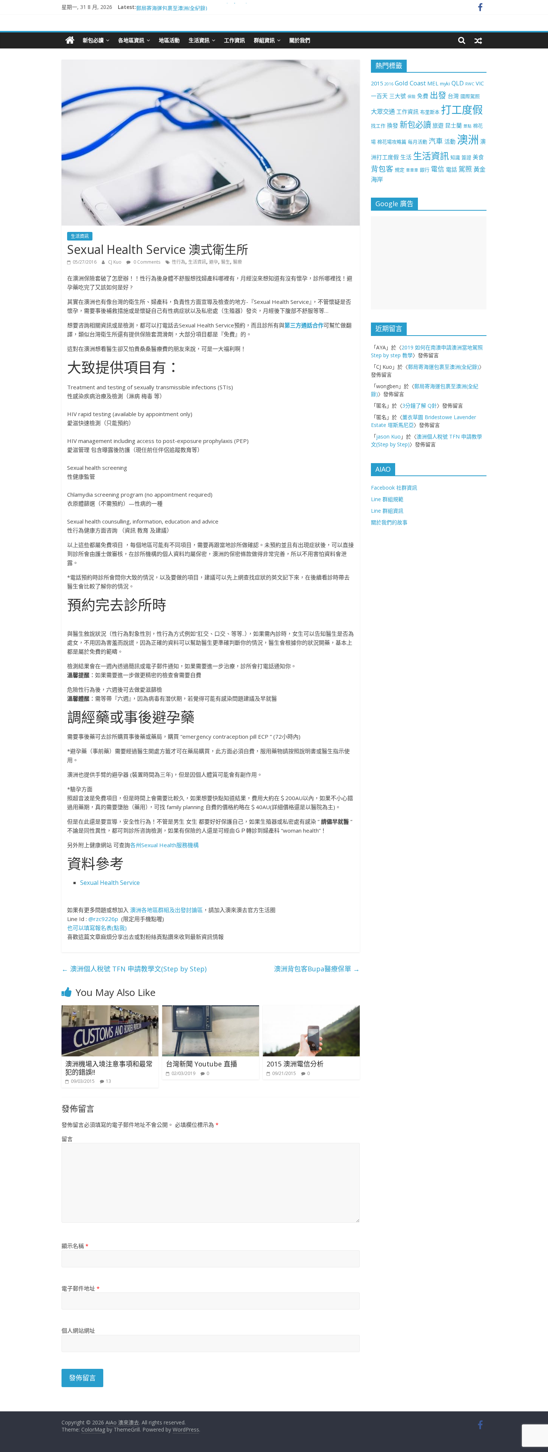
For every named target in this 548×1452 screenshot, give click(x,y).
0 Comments (146, 262)
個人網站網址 (78, 1330)
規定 (399, 169)
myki (445, 83)
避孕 (213, 262)
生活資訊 (199, 40)
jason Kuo (388, 436)
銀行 (424, 169)
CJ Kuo (115, 262)
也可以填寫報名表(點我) (97, 927)
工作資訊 (234, 40)
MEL (432, 83)
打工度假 (462, 110)
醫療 (237, 262)
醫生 (225, 262)
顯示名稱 (75, 1246)
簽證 (466, 157)
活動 (450, 141)
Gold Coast (410, 83)
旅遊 (438, 125)
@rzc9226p (103, 919)
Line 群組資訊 (387, 510)
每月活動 (417, 141)
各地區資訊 (131, 40)
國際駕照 (470, 96)
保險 (411, 96)
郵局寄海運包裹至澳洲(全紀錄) (443, 366)
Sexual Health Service (110, 883)
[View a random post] (478, 40)
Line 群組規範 (387, 499)
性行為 (178, 262)
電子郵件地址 (81, 1288)
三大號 (397, 96)
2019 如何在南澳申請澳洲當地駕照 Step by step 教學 (198, 6)
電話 (451, 169)
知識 (455, 157)
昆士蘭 (453, 125)
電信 (437, 168)
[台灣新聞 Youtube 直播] (210, 1010)
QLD (457, 83)
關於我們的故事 (389, 522)
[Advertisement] (428, 262)
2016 (388, 84)
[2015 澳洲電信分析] (311, 1010)
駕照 (465, 168)
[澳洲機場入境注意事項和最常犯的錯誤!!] (110, 1010)
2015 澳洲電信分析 (295, 1063)
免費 (422, 96)
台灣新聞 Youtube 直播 (201, 1063)
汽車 (436, 140)
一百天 (379, 96)
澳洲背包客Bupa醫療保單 (317, 968)
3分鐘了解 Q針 (419, 405)
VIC (480, 83)
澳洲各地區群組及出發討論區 (166, 910)
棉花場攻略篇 (391, 141)
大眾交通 (383, 111)
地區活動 (169, 40)
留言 (67, 1139)
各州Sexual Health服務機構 (164, 845)
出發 (438, 94)
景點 (467, 126)
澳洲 (468, 139)
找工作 (378, 125)
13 (108, 1081)
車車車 (412, 170)
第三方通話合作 (304, 325)
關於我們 (299, 40)
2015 (377, 83)
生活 (406, 157)
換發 (392, 125)
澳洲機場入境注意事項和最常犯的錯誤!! (108, 1068)
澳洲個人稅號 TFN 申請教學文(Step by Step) (134, 968)
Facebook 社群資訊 (394, 487)
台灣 (453, 96)
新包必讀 (93, 40)
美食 (478, 157)
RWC (469, 84)
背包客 (382, 169)
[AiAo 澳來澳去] (70, 40)
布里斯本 (430, 112)
